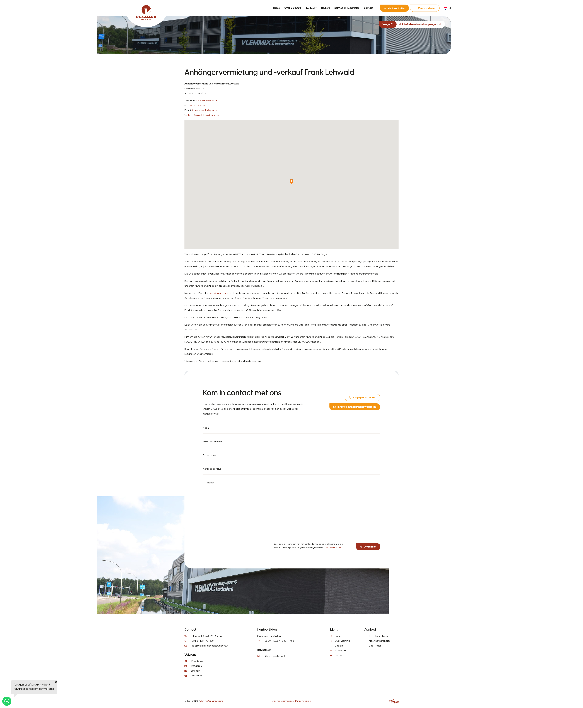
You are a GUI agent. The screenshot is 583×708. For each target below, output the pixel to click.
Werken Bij (340, 650)
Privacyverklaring (303, 701)
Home (276, 8)
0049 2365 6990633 (206, 100)
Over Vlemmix (292, 8)
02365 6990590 (197, 105)
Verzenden (370, 546)
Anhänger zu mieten (221, 293)
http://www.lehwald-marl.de (203, 115)
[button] (291, 181)
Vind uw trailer (396, 8)
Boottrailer (375, 646)
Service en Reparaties (346, 8)
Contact (368, 8)
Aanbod (310, 8)
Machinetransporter (380, 641)
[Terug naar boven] (577, 702)
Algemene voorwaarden (283, 701)
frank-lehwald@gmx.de (205, 110)
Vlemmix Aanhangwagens (211, 701)
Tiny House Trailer (379, 636)
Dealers (325, 8)
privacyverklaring (332, 547)
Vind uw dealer (427, 8)
